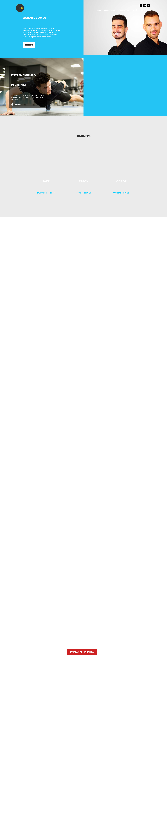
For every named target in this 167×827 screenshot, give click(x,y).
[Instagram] (144, 5)
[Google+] (148, 5)
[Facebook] (141, 5)
